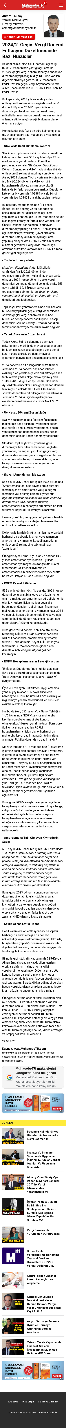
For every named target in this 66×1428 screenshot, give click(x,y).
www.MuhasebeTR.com (30, 1048)
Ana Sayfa (13, 1401)
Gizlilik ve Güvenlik (48, 1401)
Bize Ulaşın (28, 1401)
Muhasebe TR (16, 1412)
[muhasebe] (33, 8)
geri (5, 5)
